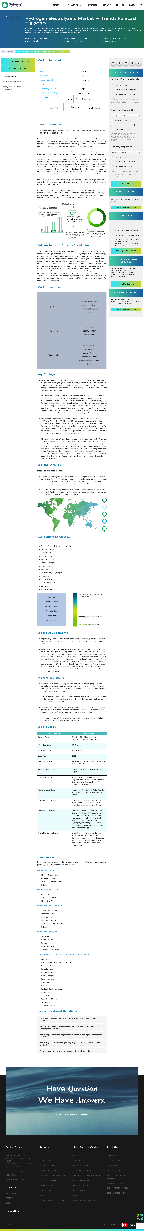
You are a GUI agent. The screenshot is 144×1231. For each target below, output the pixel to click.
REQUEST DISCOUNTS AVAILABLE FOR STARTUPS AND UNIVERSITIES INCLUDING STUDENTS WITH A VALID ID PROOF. (127, 242)
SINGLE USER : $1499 (122, 157)
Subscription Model (116, 1183)
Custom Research (115, 1161)
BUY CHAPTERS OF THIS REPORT (126, 231)
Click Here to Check (126, 309)
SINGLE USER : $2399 (122, 120)
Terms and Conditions (57, 1225)
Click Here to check (126, 207)
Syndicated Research (116, 1156)
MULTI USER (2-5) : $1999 (124, 162)
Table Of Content (12, 82)
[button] (56, 5)
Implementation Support (119, 1170)
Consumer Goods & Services (52, 1200)
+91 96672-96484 (13, 1175)
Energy (10, 51)
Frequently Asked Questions (12, 88)
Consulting (112, 1165)
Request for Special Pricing (126, 251)
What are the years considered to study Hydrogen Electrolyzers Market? (68, 1019)
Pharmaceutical (47, 1185)
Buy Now (126, 184)
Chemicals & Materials (50, 1165)
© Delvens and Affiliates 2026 (22, 1225)
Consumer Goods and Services (87, 1200)
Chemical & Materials (83, 1165)
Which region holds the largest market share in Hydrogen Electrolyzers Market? (71, 1035)
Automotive (45, 1161)
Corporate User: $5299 (123, 94)
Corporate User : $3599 (124, 129)
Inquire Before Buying (18, 61)
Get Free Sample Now (18, 68)
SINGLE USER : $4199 (122, 85)
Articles (10, 1198)
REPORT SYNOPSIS (11, 77)
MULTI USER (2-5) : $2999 (124, 125)
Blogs (8, 1203)
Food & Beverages (48, 1180)
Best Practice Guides (116, 1193)
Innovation (12, 1211)
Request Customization (126, 284)
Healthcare (45, 1156)
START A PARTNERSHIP (66, 1114)
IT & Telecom (46, 1190)
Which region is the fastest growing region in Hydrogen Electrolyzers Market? (70, 1044)
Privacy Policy (85, 1225)
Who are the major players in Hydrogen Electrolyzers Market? (67, 1051)
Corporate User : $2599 (124, 166)
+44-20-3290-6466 (14, 1172)
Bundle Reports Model (117, 1188)
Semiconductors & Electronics (54, 1175)
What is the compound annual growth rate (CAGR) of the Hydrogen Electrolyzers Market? (69, 1027)
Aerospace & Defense (49, 1170)
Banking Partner (111, 1225)
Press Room (11, 1193)
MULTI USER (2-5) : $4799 (124, 90)
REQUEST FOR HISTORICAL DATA (126, 235)
